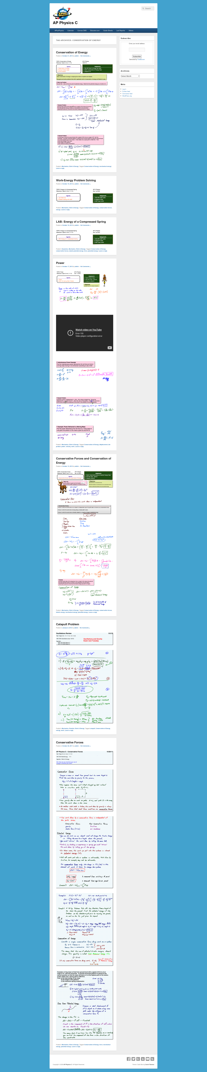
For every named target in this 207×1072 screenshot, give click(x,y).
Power (60, 263)
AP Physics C (65, 22)
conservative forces (105, 208)
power (63, 446)
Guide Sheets (108, 30)
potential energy (93, 251)
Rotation (71, 728)
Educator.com (95, 30)
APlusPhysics (59, 30)
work (72, 446)
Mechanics (65, 166)
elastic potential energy (76, 251)
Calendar (70, 30)
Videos (131, 30)
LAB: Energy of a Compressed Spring (81, 222)
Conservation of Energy (72, 52)
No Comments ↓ (86, 56)
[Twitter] (133, 1059)
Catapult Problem (67, 624)
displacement (103, 444)
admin (77, 56)
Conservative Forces (69, 742)
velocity (68, 446)
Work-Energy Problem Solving (76, 180)
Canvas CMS (82, 30)
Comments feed (127, 94)
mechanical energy (105, 166)
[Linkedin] (143, 1059)
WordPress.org (127, 96)
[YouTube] (147, 1059)
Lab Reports (120, 30)
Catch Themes (149, 1064)
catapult (92, 728)
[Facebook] (128, 1059)
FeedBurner (141, 59)
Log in (124, 89)
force (85, 251)
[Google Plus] (138, 1059)
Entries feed (126, 91)
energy (58, 210)
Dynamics (65, 249)
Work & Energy (73, 166)
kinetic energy (60, 612)
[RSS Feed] (152, 1059)
